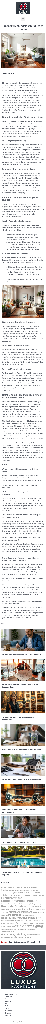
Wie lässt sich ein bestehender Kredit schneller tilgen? (22, 654)
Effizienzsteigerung (10, 895)
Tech (7, 1008)
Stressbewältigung (29, 926)
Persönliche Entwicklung (18, 920)
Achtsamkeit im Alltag (25, 887)
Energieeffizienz (11, 897)
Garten (7, 999)
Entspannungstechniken (19, 900)
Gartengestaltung (35, 904)
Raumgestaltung (8, 923)
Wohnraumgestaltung (13, 934)
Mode (7, 1003)
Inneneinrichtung (40, 909)
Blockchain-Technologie (30, 890)
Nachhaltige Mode (12, 917)
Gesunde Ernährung (15, 906)
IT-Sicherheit (4, 912)
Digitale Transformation (20, 893)
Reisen (7, 1006)
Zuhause (4, 942)
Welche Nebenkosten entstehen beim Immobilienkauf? (22, 780)
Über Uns (8, 1010)
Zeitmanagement (23, 937)
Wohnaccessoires (19, 932)
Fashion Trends (16, 904)
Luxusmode (36, 912)
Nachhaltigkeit (32, 917)
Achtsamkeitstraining (11, 890)
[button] (23, 19)
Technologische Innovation (8, 929)
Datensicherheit (6, 893)
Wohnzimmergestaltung (33, 934)
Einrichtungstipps (27, 895)
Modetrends (14, 914)
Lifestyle (8, 1001)
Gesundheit (35, 906)
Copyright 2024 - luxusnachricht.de (23, 1022)
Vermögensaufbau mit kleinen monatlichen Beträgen (21, 749)
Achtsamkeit (7, 887)
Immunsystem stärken (23, 909)
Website (8, 1015)
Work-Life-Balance (8, 937)
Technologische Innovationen (26, 929)
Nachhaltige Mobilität (28, 915)
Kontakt (8, 1013)
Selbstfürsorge (24, 923)
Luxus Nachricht (11, 994)
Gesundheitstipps (6, 909)
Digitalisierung (36, 893)
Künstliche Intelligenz (20, 912)
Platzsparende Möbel (35, 920)
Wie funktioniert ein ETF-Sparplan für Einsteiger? (20, 842)
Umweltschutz (7, 932)
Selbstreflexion (39, 923)
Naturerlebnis (6, 920)
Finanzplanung (25, 904)
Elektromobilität (39, 895)
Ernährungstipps (6, 904)
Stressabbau (8, 926)
